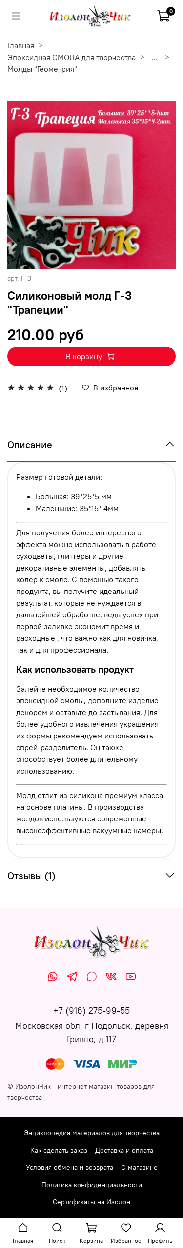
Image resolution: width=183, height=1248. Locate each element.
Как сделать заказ (58, 1150)
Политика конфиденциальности (91, 1184)
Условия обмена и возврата (69, 1167)
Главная (20, 45)
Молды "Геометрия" (42, 69)
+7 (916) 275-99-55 (91, 1010)
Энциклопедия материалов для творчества (92, 1132)
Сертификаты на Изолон (91, 1201)
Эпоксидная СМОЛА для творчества (71, 57)
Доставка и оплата (124, 1150)
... (155, 57)
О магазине (139, 1167)
